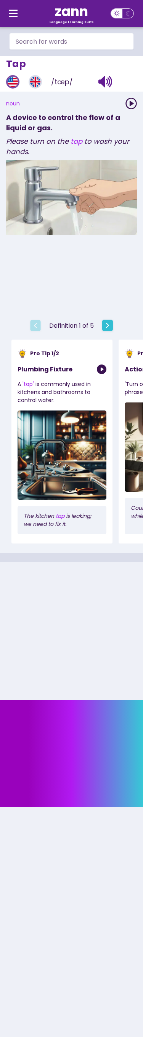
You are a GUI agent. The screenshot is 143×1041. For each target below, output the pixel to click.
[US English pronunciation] (12, 82)
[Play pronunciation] (131, 103)
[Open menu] (13, 13)
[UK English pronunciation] (35, 82)
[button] (105, 81)
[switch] (122, 13)
